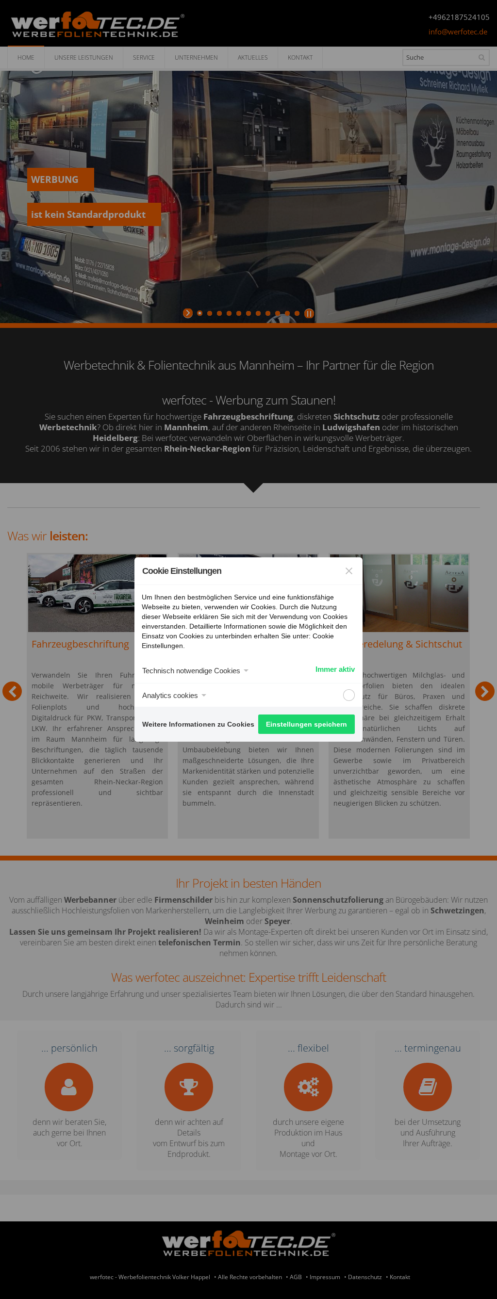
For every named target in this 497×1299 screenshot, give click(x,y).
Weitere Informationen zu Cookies (198, 724)
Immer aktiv (335, 669)
